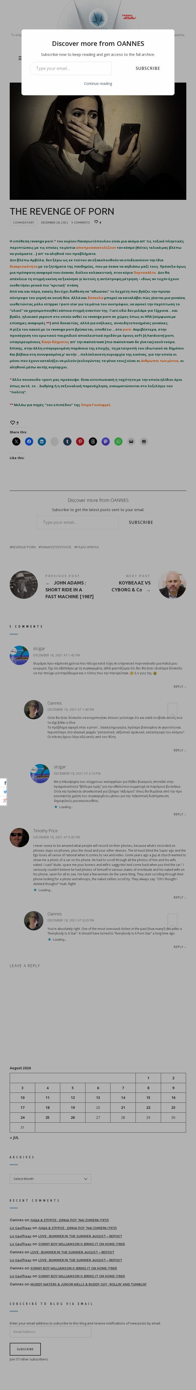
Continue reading (98, 83)
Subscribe (148, 68)
